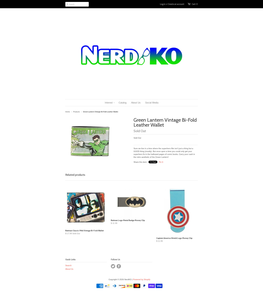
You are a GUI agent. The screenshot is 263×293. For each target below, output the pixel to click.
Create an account (176, 4)
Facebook (119, 266)
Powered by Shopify (141, 279)
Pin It (161, 162)
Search (68, 265)
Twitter (113, 266)
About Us (69, 269)
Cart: (195, 4)
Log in (162, 4)
